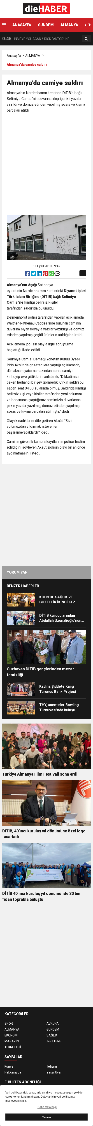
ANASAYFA (21, 25)
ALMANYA (69, 25)
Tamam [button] (46, 1117)
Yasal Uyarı (54, 1072)
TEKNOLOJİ (13, 1047)
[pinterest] (46, 275)
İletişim (51, 1066)
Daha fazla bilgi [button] (47, 1107)
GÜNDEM (46, 25)
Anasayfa (14, 55)
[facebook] (28, 275)
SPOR (9, 1023)
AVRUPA (52, 1023)
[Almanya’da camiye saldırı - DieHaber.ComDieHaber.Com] (46, 9)
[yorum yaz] (57, 275)
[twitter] (34, 275)
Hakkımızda (13, 1072)
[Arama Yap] (86, 39)
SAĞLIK (51, 1035)
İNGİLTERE (53, 1041)
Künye (9, 1066)
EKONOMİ (11, 1035)
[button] (89, 25)
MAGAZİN (12, 1041)
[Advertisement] (46, 164)
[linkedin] (40, 275)
